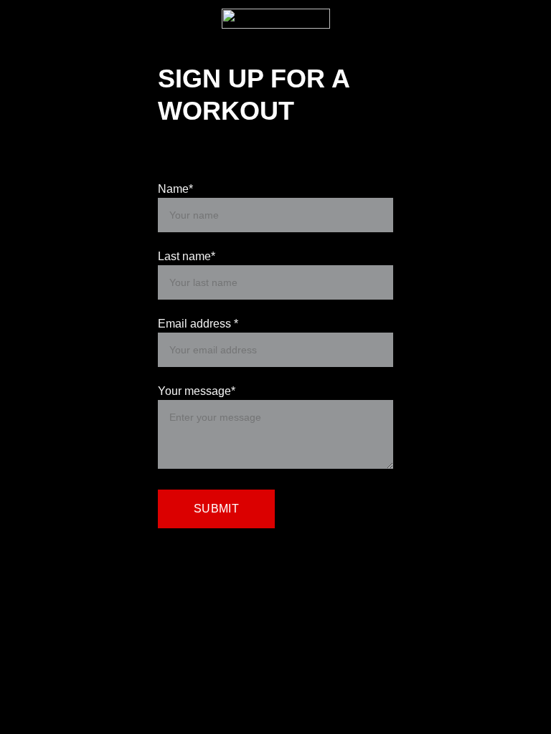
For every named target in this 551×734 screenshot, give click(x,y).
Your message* (196, 391)
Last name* (186, 256)
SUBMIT (216, 508)
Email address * (198, 324)
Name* (175, 189)
